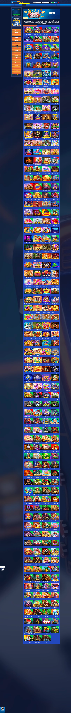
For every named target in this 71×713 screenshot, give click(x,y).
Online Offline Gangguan (16, 74)
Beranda (25, 7)
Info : (12, 6)
